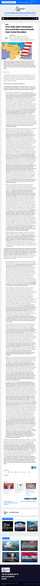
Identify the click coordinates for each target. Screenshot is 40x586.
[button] (34, 18)
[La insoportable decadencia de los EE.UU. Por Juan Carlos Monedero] (9, 486)
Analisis (7, 24)
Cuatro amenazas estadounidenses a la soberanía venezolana (11, 503)
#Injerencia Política (13, 38)
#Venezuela (32, 39)
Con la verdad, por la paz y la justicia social (20, 13)
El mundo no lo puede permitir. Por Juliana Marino (28, 547)
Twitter (29, 583)
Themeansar (4, 584)
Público (8, 72)
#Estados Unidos (19, 36)
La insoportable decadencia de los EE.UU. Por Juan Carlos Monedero (8, 490)
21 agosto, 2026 (7, 560)
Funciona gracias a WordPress (7, 583)
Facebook (25, 583)
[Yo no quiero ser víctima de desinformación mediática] (20, 486)
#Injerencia (25, 36)
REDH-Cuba (13, 35)
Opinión (5, 544)
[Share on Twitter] (35, 468)
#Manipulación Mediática (24, 39)
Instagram (36, 583)
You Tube (32, 583)
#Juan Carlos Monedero (14, 39)
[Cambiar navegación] (19, 18)
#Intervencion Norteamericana (23, 38)
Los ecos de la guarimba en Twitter (27, 501)
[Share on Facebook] (32, 468)
